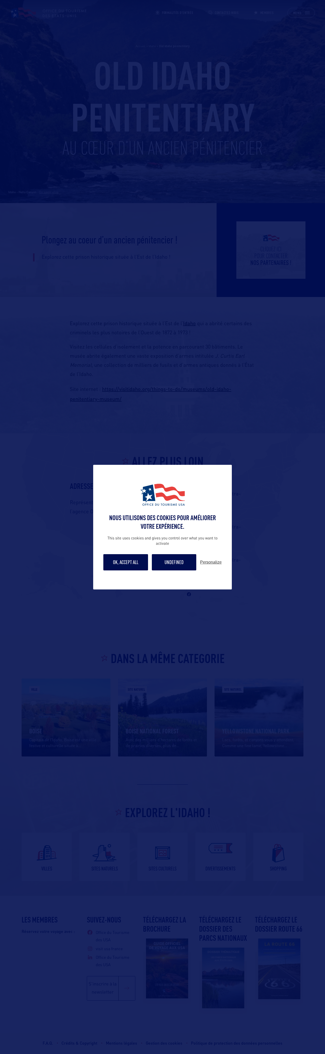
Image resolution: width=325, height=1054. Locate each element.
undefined (174, 562)
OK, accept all (125, 562)
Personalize (211, 562)
